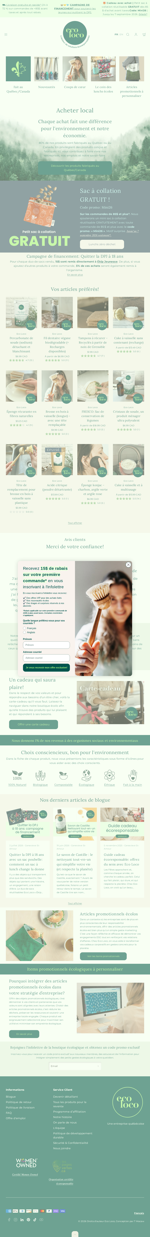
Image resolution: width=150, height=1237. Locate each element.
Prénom (27, 639)
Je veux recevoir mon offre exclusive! (46, 667)
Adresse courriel (32, 652)
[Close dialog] (128, 564)
